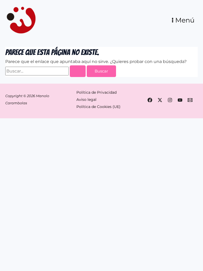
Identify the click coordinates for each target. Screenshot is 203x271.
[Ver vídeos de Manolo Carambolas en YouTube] (180, 100)
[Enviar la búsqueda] (78, 71)
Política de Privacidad (96, 92)
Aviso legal (86, 99)
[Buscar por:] (46, 71)
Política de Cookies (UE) (98, 107)
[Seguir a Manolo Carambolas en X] (160, 100)
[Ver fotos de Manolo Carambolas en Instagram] (170, 100)
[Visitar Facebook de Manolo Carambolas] (150, 100)
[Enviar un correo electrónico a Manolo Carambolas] (190, 100)
